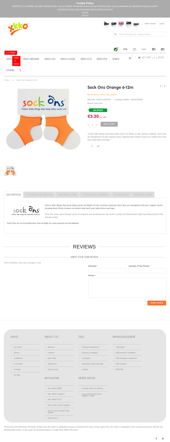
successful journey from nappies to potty (91, 395)
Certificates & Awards (95, 194)
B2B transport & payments (126, 358)
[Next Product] (164, 86)
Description (13, 194)
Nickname (92, 266)
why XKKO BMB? (55, 388)
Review (91, 275)
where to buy (53, 369)
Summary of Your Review (139, 266)
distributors (52, 364)
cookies (85, 369)
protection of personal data (92, 364)
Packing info (121, 194)
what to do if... (53, 418)
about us (51, 347)
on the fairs (18, 364)
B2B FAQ (119, 369)
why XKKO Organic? (56, 394)
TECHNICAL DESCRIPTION (39, 194)
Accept (85, 12)
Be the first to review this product (102, 94)
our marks (18, 347)
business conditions (90, 353)
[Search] (115, 34)
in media (17, 369)
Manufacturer (143, 194)
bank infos (52, 358)
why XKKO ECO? (55, 399)
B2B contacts (121, 364)
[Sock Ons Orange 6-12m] (43, 123)
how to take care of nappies (59, 405)
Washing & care (67, 194)
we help (17, 375)
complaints (86, 358)
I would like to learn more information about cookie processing (85, 9)
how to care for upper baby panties (59, 411)
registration (120, 347)
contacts (51, 353)
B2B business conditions (126, 353)
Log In (161, 24)
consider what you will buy (92, 388)
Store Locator (150, 24)
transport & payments (90, 347)
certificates (18, 358)
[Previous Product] (161, 86)
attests (16, 353)
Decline (85, 15)
